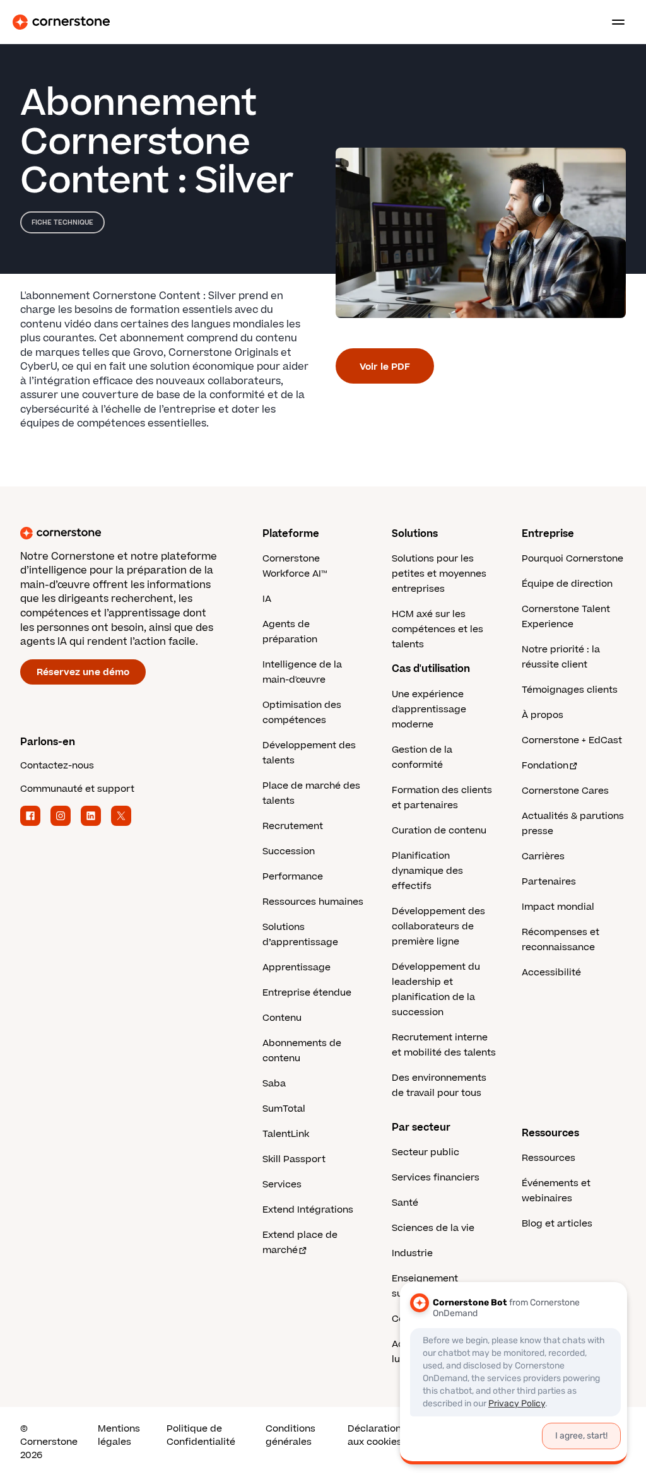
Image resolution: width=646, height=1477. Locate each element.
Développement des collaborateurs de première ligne (438, 926)
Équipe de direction (567, 584)
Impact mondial (558, 907)
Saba (274, 1083)
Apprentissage (296, 967)
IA (266, 599)
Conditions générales (290, 1435)
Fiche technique (62, 222)
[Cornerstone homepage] (141, 533)
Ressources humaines (312, 902)
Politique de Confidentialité (201, 1435)
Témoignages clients (570, 690)
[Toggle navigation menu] (613, 22)
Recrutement (292, 826)
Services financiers (435, 1177)
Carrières (543, 856)
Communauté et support (77, 789)
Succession (288, 851)
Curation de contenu (439, 830)
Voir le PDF (385, 367)
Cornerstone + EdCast (572, 740)
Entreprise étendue (306, 992)
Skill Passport (294, 1159)
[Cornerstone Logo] (61, 22)
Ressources (548, 1158)
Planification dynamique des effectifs (427, 871)
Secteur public (425, 1152)
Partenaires (549, 881)
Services (282, 1184)
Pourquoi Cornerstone (572, 558)
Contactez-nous (57, 765)
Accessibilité (551, 972)
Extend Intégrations (307, 1209)
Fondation (545, 765)
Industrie (412, 1253)
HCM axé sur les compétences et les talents (437, 629)
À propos (542, 715)
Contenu (282, 1018)
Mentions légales (119, 1435)
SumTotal (283, 1108)
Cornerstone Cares (565, 790)
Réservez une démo (83, 672)
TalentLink (285, 1134)
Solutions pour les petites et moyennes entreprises (439, 574)
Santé (405, 1202)
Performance (292, 876)
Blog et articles (557, 1223)
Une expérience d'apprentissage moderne (429, 709)
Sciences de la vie (433, 1228)
